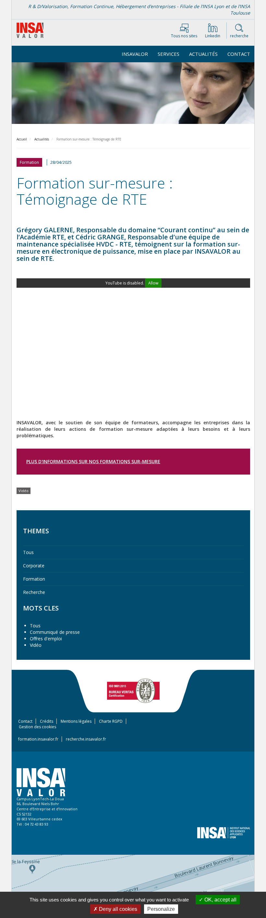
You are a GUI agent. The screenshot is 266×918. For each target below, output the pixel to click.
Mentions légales (76, 721)
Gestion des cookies (37, 727)
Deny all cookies (117, 909)
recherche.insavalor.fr (86, 739)
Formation (34, 579)
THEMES (36, 530)
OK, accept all (219, 899)
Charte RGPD (111, 721)
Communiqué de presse (55, 632)
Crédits (46, 721)
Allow (153, 283)
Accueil (22, 139)
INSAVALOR (135, 54)
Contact (238, 54)
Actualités (203, 54)
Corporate (33, 565)
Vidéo (36, 645)
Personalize (161, 909)
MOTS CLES (41, 608)
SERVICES (168, 54)
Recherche (34, 592)
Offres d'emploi (46, 638)
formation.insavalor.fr (38, 739)
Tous (28, 552)
